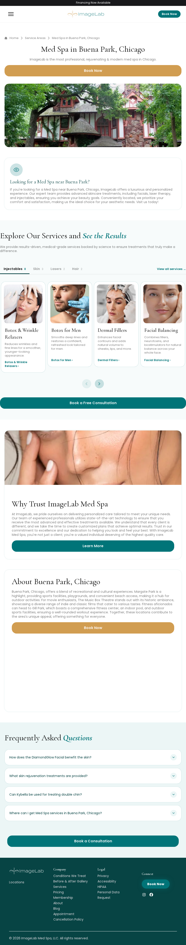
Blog (56, 908)
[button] (10, 14)
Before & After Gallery (70, 881)
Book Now (169, 14)
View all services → (171, 269)
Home (14, 38)
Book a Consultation (93, 841)
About (58, 903)
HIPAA (102, 886)
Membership (63, 897)
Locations (16, 882)
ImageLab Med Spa (36, 938)
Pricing (58, 892)
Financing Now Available (93, 3)
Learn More (93, 546)
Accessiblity (107, 881)
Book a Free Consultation (93, 403)
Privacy (103, 876)
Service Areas (35, 38)
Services (59, 886)
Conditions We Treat (69, 876)
